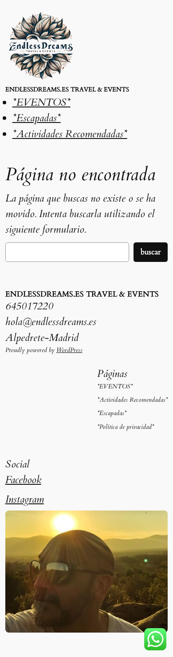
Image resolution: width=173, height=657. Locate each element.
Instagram (24, 499)
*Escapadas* (36, 118)
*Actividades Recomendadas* (69, 134)
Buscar (151, 252)
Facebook (23, 480)
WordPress (69, 350)
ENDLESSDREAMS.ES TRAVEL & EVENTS (67, 89)
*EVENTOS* (41, 102)
